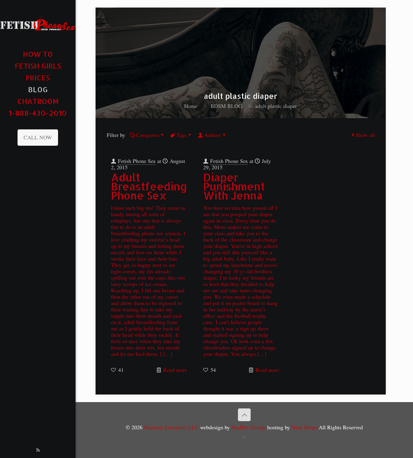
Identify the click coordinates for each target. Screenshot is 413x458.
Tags (182, 134)
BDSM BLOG (226, 105)
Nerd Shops (304, 427)
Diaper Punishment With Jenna (234, 186)
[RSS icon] (38, 450)
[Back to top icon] (244, 414)
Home (190, 105)
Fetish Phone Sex (137, 160)
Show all (365, 134)
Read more (175, 369)
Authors (212, 134)
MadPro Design (249, 427)
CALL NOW (38, 137)
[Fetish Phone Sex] (38, 24)
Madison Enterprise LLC (172, 427)
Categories (147, 134)
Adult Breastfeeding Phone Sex (149, 186)
